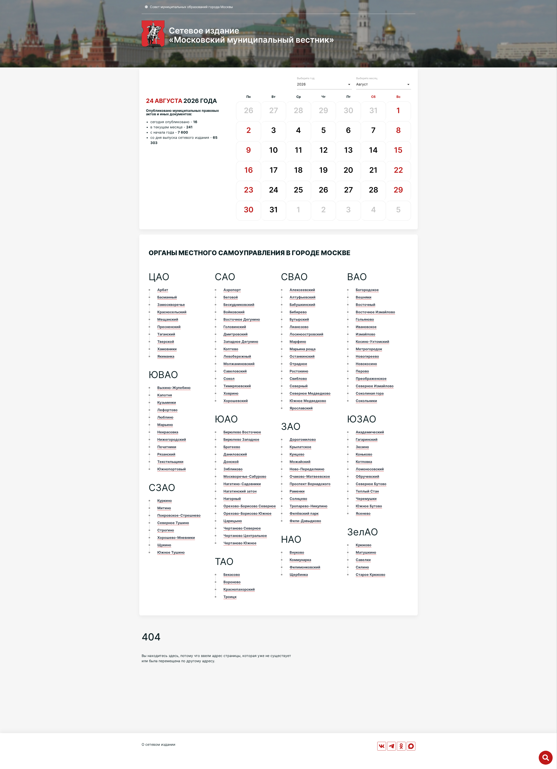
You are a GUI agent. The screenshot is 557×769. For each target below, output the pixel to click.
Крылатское (300, 447)
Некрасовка (167, 432)
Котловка (364, 461)
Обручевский (367, 476)
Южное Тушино (171, 552)
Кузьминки (166, 402)
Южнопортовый (171, 469)
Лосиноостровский (306, 334)
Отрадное (298, 364)
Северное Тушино (173, 523)
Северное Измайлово (375, 386)
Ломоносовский (370, 469)
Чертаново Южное (240, 543)
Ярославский (301, 408)
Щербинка (299, 574)
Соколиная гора (370, 393)
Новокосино (366, 364)
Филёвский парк (304, 513)
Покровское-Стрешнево (179, 515)
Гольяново (365, 319)
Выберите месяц (366, 78)
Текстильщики (170, 461)
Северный (299, 386)
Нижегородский (171, 439)
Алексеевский (302, 290)
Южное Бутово (369, 506)
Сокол (229, 378)
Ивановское (366, 327)
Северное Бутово (371, 484)
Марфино (298, 341)
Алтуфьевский (302, 297)
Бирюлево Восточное (242, 432)
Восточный (365, 304)
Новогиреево (367, 356)
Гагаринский (366, 439)
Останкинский (302, 356)
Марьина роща (302, 349)
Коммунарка (300, 560)
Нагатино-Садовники (242, 484)
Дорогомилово (303, 439)
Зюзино (362, 447)
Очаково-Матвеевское (310, 476)
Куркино (164, 500)
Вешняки (363, 297)
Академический (370, 432)
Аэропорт (232, 290)
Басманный (167, 297)
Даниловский (235, 454)
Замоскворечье (171, 304)
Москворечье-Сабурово (244, 476)
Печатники (166, 447)
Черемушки (366, 498)
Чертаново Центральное (245, 535)
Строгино (165, 530)
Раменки (297, 491)
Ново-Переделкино (307, 469)
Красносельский (171, 312)
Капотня (164, 395)
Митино (164, 508)
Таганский (166, 334)
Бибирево (298, 312)
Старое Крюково (370, 574)
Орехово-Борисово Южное (247, 513)
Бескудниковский (238, 304)
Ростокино (299, 371)
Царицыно (232, 521)
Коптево (230, 349)
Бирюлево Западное (241, 439)
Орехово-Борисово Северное (249, 506)
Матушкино (366, 552)
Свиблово (298, 378)
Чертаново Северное (242, 528)
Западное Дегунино (240, 341)
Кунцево (297, 454)
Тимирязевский (237, 386)
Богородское (367, 290)
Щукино (164, 545)
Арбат (162, 290)
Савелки (363, 560)
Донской (231, 461)
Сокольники (366, 401)
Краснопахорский (239, 589)
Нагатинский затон (240, 491)
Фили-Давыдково (305, 521)
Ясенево (363, 513)
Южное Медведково (308, 401)
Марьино (165, 424)
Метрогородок (369, 349)
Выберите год (305, 78)
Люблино (165, 417)
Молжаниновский (239, 364)
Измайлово (365, 334)
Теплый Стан (367, 491)
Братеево (231, 447)
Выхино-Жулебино (174, 387)
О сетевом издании (158, 744)
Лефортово (167, 410)
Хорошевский (235, 401)
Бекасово (231, 574)
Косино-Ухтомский (372, 341)
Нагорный (232, 498)
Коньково (364, 454)
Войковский (234, 312)
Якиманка (165, 356)
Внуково (297, 552)
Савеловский (235, 371)
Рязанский (166, 454)
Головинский (234, 327)
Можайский (300, 461)
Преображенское (371, 378)
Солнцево (298, 498)
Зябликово (233, 469)
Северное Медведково (310, 393)
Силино (362, 567)
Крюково (363, 545)
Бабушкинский (302, 304)
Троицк (230, 597)
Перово (362, 371)
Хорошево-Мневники (176, 537)
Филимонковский (305, 567)
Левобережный (237, 356)
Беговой (230, 297)
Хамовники (167, 349)
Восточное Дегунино (241, 319)
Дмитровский (235, 334)
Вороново (232, 582)
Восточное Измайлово (375, 312)
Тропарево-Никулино (308, 506)
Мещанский (167, 319)
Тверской (165, 341)
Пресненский (169, 327)
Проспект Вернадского (310, 484)
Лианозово (299, 327)
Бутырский (299, 319)
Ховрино (230, 393)
